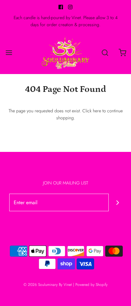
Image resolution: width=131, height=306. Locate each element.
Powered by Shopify (91, 284)
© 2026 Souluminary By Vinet (48, 284)
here (97, 111)
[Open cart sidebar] (122, 52)
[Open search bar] (105, 52)
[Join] (117, 202)
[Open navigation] (8, 52)
